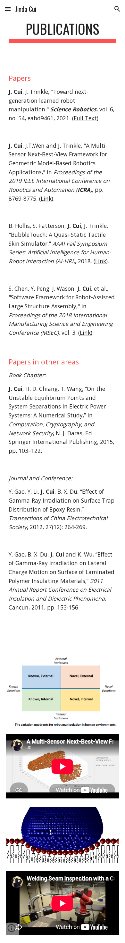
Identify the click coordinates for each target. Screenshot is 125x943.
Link (46, 198)
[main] (62, 32)
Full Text (85, 118)
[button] (7, 9)
